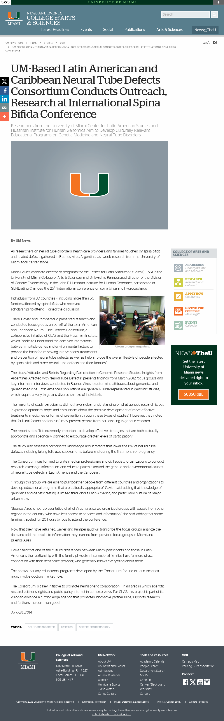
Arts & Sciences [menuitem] (169, 30)
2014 (62, 43)
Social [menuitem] (108, 30)
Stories (48, 43)
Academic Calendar (153, 661)
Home (33, 43)
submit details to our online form (111, 714)
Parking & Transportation (198, 666)
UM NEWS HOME (14, 43)
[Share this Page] (212, 45)
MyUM (144, 675)
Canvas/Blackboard (152, 684)
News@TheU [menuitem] (205, 30)
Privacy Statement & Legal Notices (131, 702)
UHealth (103, 680)
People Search (149, 666)
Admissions (105, 670)
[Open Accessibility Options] (5, 2)
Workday (146, 689)
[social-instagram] (207, 682)
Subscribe (193, 395)
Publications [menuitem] (134, 30)
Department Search (152, 670)
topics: (16, 627)
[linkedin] (4, 99)
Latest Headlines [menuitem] (55, 30)
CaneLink (146, 680)
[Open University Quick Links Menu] (218, 2)
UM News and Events (111, 666)
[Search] (214, 14)
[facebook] (4, 90)
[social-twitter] (192, 681)
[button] (214, 709)
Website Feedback (198, 702)
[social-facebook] (185, 682)
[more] (4, 116)
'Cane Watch (106, 689)
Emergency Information (94, 702)
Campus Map (190, 661)
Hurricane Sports (109, 684)
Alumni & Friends (109, 675)
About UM (104, 661)
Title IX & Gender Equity (169, 702)
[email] (4, 107)
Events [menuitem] (86, 30)
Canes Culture (107, 693)
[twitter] (4, 81)
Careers (145, 693)
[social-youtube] (200, 682)
